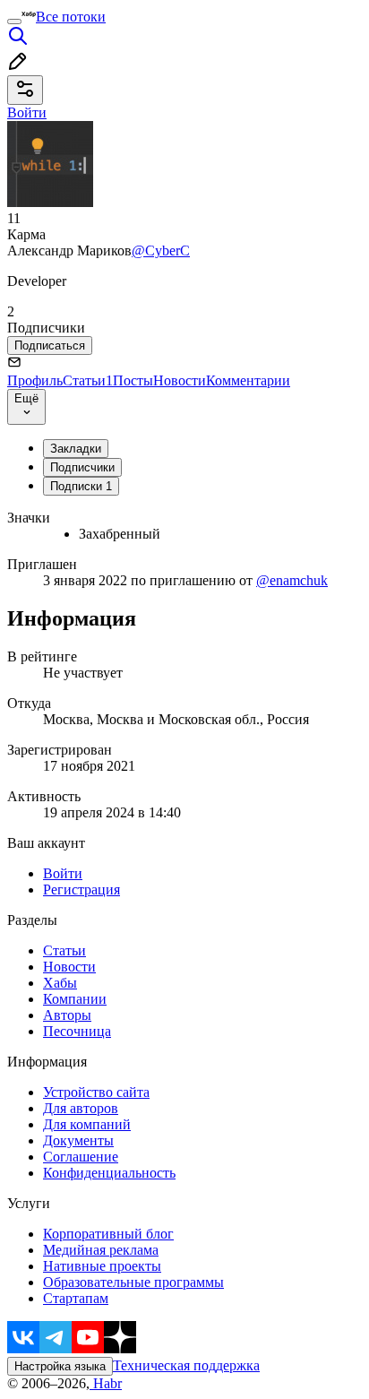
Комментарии (248, 380)
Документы (78, 1140)
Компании (75, 998)
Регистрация (81, 889)
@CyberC (161, 250)
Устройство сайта (96, 1092)
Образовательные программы (133, 1282)
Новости (179, 380)
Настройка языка (60, 1366)
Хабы (60, 982)
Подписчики (82, 467)
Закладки (75, 448)
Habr (106, 1383)
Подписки (81, 486)
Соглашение (80, 1156)
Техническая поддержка (186, 1365)
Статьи (88, 380)
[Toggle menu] (14, 21)
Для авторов (80, 1108)
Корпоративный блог (108, 1233)
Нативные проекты (102, 1266)
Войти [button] (27, 112)
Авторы (67, 1015)
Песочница (77, 1031)
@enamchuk (292, 580)
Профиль (35, 380)
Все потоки (71, 16)
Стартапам (75, 1298)
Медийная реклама (101, 1249)
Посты (133, 380)
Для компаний (87, 1124)
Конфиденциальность (109, 1172)
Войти (62, 873)
